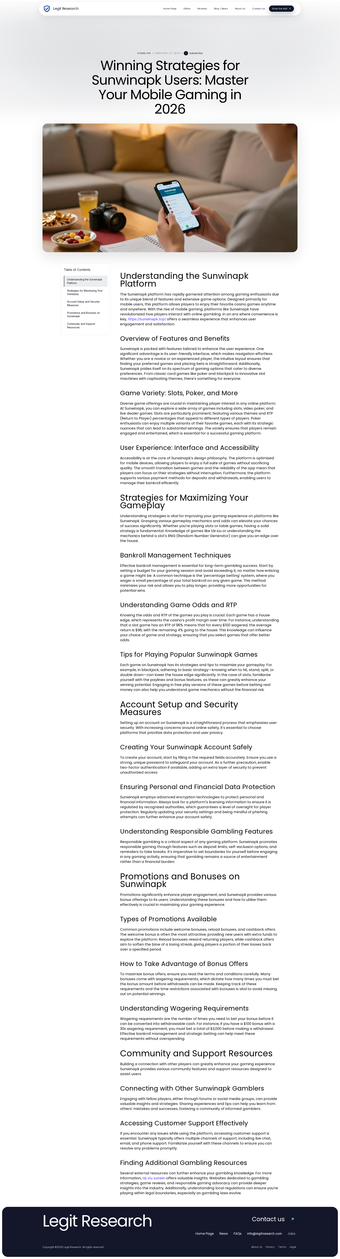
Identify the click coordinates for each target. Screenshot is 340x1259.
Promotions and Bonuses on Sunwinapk (83, 314)
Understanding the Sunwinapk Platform (84, 281)
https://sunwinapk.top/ (147, 319)
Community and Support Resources (81, 325)
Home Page (205, 1233)
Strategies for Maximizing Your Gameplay (85, 292)
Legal (293, 1247)
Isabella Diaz (196, 53)
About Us (256, 1247)
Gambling (144, 53)
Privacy (270, 1247)
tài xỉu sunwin (154, 1178)
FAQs (238, 1233)
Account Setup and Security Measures (83, 303)
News (223, 1233)
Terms (282, 1247)
